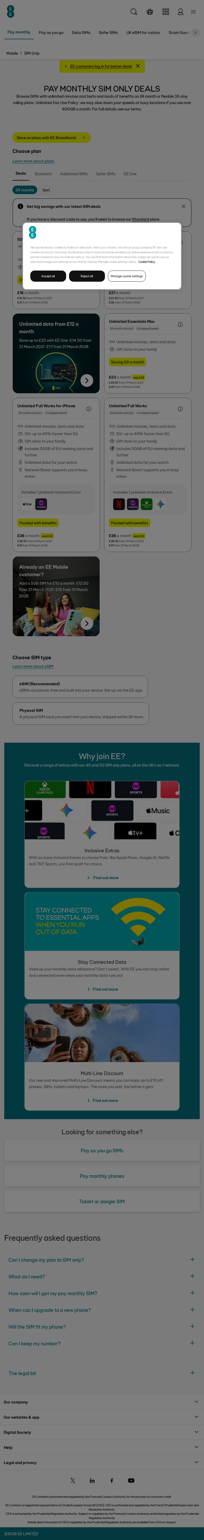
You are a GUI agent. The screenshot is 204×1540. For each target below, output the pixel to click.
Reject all (87, 276)
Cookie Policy (146, 261)
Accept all (48, 276)
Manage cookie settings (127, 276)
